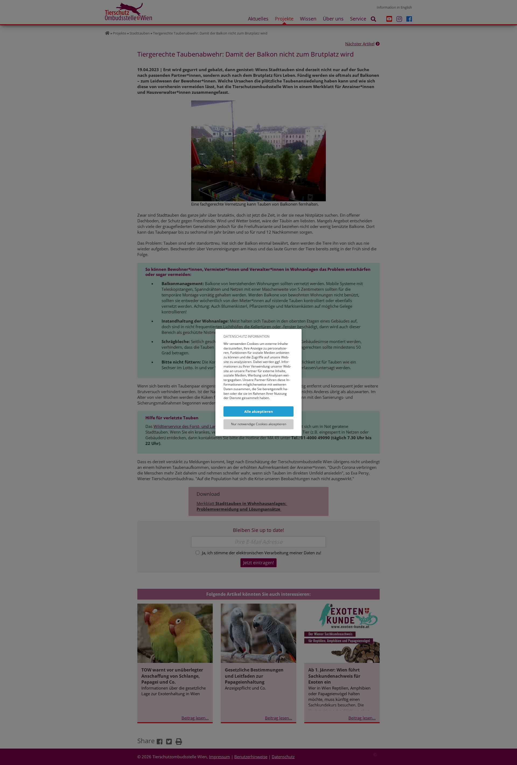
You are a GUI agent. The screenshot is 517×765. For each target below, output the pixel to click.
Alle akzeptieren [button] (258, 411)
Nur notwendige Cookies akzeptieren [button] (258, 424)
